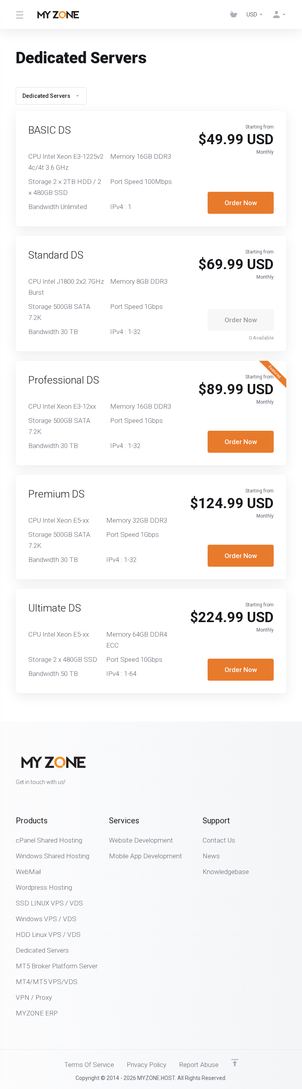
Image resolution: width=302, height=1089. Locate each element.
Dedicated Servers (46, 96)
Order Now (241, 203)
